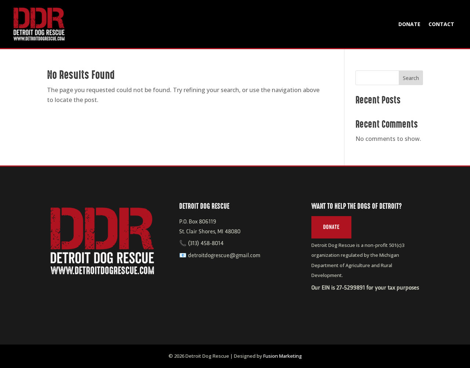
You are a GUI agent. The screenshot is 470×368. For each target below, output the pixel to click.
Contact (441, 24)
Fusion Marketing (282, 356)
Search (411, 77)
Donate (409, 24)
